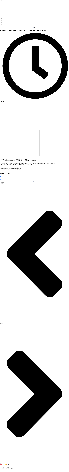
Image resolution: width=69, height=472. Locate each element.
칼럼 (1, 20)
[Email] (34, 178)
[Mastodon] (34, 177)
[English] (0, 464)
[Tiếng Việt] (6, 464)
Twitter (2, 183)
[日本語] (3, 464)
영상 (1, 21)
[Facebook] (34, 176)
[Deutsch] (1, 464)
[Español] (5, 464)
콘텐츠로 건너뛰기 (2, 0)
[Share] (34, 179)
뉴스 (1, 19)
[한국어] (4, 464)
